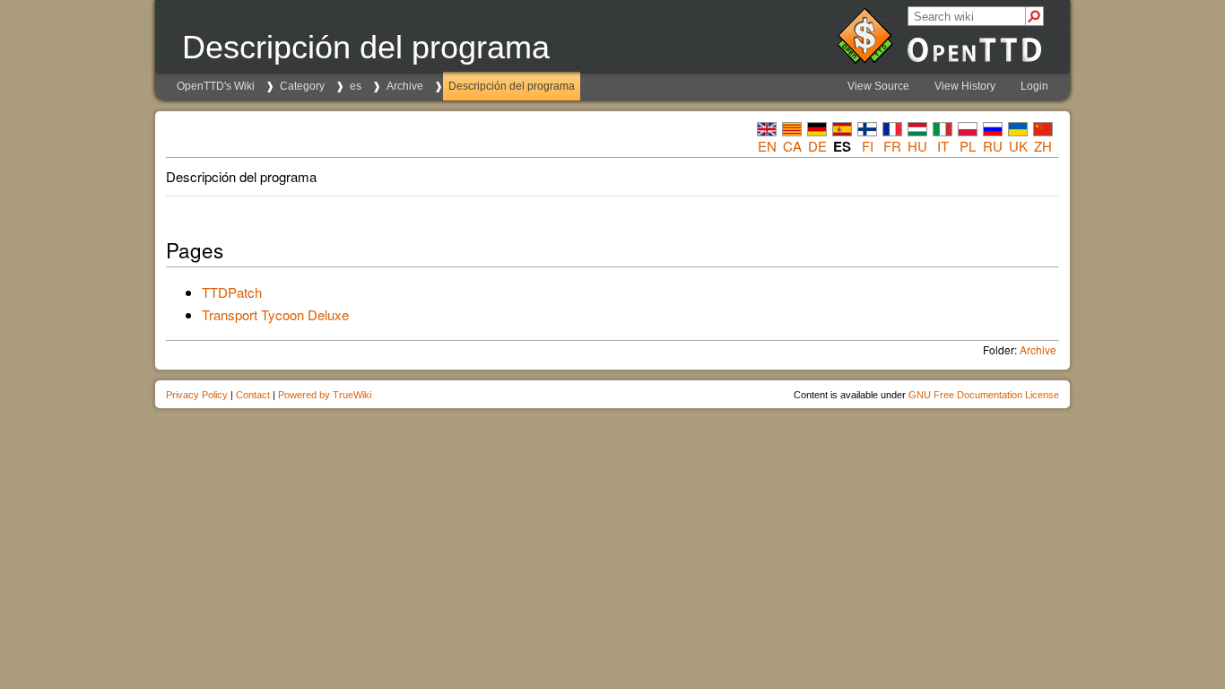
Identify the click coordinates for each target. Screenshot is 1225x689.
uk (1018, 145)
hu (917, 145)
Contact (253, 394)
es (355, 86)
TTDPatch (232, 292)
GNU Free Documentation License (983, 394)
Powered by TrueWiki (324, 394)
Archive (405, 86)
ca (792, 145)
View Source (878, 86)
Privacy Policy (197, 394)
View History (964, 86)
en (767, 145)
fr (892, 145)
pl (968, 145)
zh (1043, 145)
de (817, 145)
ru (993, 145)
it (943, 145)
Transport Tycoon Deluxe (275, 314)
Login (1034, 86)
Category (302, 86)
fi (867, 145)
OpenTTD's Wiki (216, 86)
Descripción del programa (511, 86)
